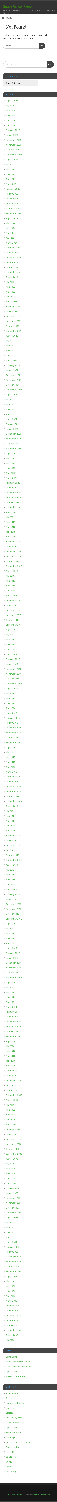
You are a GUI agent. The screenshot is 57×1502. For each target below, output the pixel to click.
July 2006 (10, 1281)
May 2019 (10, 526)
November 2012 (14, 908)
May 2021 (10, 409)
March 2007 (11, 1242)
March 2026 (11, 125)
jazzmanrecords (13, 1422)
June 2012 (10, 933)
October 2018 (12, 561)
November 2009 (14, 1085)
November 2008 (14, 1144)
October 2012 (12, 913)
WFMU (9, 1461)
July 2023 (10, 281)
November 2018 (14, 556)
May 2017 (10, 644)
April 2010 (10, 1060)
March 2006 (11, 1300)
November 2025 (14, 144)
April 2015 (10, 766)
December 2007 (13, 1197)
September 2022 (14, 330)
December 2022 (13, 316)
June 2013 (10, 874)
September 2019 (14, 507)
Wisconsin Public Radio (16, 1376)
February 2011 (13, 1011)
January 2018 (12, 605)
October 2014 (12, 796)
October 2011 (12, 972)
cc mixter (10, 1407)
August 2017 (12, 629)
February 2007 (13, 1246)
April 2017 (10, 649)
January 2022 (12, 370)
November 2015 (14, 732)
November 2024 (14, 203)
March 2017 (11, 654)
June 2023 (10, 286)
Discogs (9, 1412)
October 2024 (12, 208)
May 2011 (10, 997)
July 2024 (10, 223)
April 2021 (10, 414)
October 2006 (12, 1266)
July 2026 (10, 105)
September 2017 (14, 624)
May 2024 (10, 232)
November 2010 (14, 1026)
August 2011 (12, 982)
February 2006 (13, 1305)
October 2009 (12, 1090)
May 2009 (10, 1114)
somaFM (10, 1451)
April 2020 (10, 473)
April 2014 (10, 825)
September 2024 (14, 213)
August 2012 (12, 923)
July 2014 (10, 811)
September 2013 (14, 859)
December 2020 (13, 433)
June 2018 (10, 580)
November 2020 (14, 438)
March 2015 (11, 771)
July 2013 (10, 869)
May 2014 (10, 820)
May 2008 (10, 1173)
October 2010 (12, 1031)
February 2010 (13, 1070)
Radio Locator (12, 1447)
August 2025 (12, 159)
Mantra (36, 1495)
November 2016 (14, 673)
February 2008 (13, 1188)
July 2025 (10, 164)
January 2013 (12, 899)
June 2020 (10, 463)
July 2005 (10, 1340)
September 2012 (14, 918)
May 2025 (10, 174)
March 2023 (11, 301)
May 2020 (10, 468)
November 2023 (14, 262)
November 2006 (14, 1261)
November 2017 (14, 615)
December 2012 (13, 904)
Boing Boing (11, 1356)
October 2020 (12, 443)
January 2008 (12, 1193)
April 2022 (10, 355)
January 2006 (12, 1310)
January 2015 (12, 781)
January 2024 (12, 252)
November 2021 (14, 379)
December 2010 (13, 1021)
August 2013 (12, 864)
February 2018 (13, 600)
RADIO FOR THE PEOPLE (18, 1442)
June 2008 (10, 1168)
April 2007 (10, 1237)
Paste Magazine (13, 1432)
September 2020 (14, 448)
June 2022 (10, 345)
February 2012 (13, 953)
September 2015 (14, 742)
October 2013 (12, 855)
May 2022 (10, 350)
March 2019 (11, 536)
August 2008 (12, 1158)
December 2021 (13, 375)
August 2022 (12, 335)
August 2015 (12, 747)
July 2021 (10, 399)
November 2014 (14, 791)
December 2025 (13, 139)
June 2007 (10, 1227)
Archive (9, 1398)
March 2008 (11, 1183)
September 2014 (14, 801)
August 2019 (12, 512)
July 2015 (10, 752)
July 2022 (10, 340)
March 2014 (11, 830)
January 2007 (12, 1251)
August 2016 (12, 688)
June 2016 (10, 698)
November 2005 (14, 1320)
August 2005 (12, 1335)
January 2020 (12, 487)
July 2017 (10, 634)
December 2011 (13, 962)
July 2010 (10, 1046)
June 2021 (10, 404)
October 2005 (12, 1325)
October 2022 (12, 326)
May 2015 (10, 762)
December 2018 (13, 551)
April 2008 (10, 1178)
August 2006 (12, 1276)
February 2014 (13, 835)
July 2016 (10, 693)
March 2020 (11, 477)
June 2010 (10, 1051)
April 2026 (10, 120)
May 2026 (10, 115)
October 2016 (12, 678)
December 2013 (13, 845)
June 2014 (10, 815)
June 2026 (10, 110)
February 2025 (13, 188)
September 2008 (14, 1153)
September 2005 (14, 1330)
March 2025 (11, 184)
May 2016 (10, 703)
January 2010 (12, 1075)
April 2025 (10, 179)
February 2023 (13, 306)
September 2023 (14, 272)
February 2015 (13, 776)
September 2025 (14, 154)
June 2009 (10, 1109)
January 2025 (12, 193)
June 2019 (10, 521)
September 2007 (14, 1212)
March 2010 (11, 1065)
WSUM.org (11, 1471)
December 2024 (13, 198)
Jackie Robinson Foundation (19, 1366)
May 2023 (10, 291)
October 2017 (12, 619)
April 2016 (10, 708)
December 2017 (13, 610)
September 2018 (14, 566)
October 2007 (12, 1207)
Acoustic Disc (12, 1393)
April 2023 (10, 296)
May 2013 (10, 879)
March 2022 (11, 360)
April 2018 (10, 590)
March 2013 (11, 889)
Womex (9, 1466)
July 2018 (10, 575)
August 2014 (12, 806)
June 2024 (10, 228)
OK (41, 45)
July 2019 (10, 517)
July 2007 (10, 1222)
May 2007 (10, 1232)
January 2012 (12, 957)
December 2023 (13, 257)
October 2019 (12, 502)
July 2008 (10, 1163)
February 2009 (13, 1129)
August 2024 (12, 218)
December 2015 (13, 727)
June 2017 (10, 639)
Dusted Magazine (14, 1417)
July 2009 (10, 1104)
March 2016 (11, 713)
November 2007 (14, 1202)
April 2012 (10, 943)
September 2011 (14, 977)
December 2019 (13, 492)
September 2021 (14, 389)
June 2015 (10, 757)
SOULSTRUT (12, 1456)
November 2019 (14, 497)
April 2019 (10, 531)
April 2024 (10, 237)
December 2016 (13, 668)
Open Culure (12, 1371)
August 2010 (12, 1041)
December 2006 (13, 1256)
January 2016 (12, 722)
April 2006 (10, 1295)
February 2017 (13, 659)
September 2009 (14, 1095)
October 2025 (12, 149)
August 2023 (12, 277)
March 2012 (11, 948)
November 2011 (14, 967)
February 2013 (13, 894)
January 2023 (12, 311)
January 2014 (12, 840)
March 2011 (11, 1006)
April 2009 (10, 1119)
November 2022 (14, 321)
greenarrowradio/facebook (19, 1361)
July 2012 (10, 928)
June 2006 (10, 1286)
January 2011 (12, 1016)
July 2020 (10, 458)
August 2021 (12, 394)
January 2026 (12, 135)
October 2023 (12, 267)
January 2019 (12, 546)
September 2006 (14, 1271)
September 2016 (14, 683)
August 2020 (12, 453)
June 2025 (10, 169)
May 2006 (10, 1291)
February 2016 (13, 717)
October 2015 (12, 737)
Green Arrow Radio (17, 6)
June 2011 (10, 992)
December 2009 (13, 1080)
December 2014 (13, 786)
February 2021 (13, 424)
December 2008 (13, 1139)
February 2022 (13, 365)
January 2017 (12, 664)
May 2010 (10, 1055)
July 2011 (10, 987)
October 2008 (12, 1148)
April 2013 (10, 884)
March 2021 (11, 419)
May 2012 (10, 938)
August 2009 (12, 1100)
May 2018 (10, 585)
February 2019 (13, 541)
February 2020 (13, 482)
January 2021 (12, 428)
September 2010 (14, 1036)
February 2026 (13, 130)
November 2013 (14, 850)
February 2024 (13, 247)
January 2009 (12, 1134)
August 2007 (12, 1217)
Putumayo (10, 1437)
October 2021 (12, 384)
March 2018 (11, 595)
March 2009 (11, 1124)
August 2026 (12, 100)
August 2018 (12, 570)
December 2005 (13, 1315)
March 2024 (11, 242)
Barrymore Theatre (15, 1403)
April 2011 (10, 1002)
